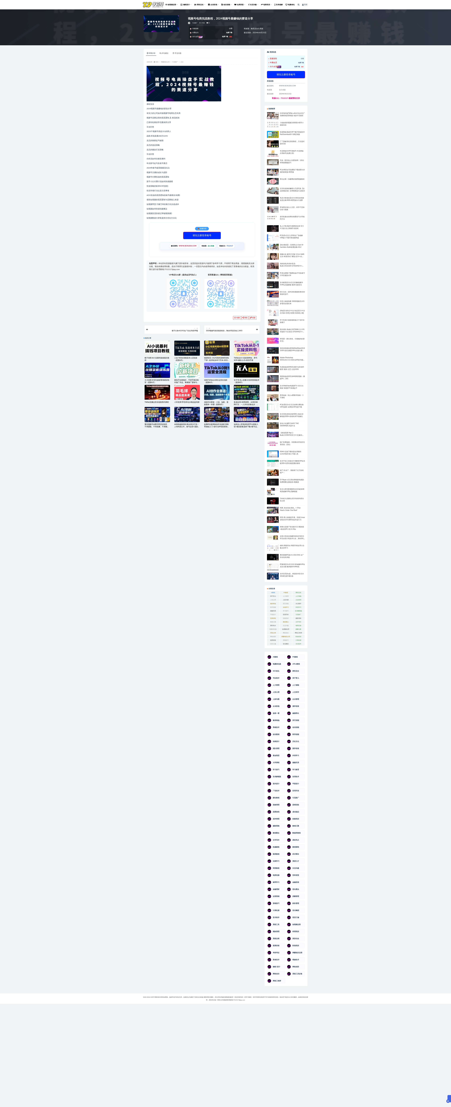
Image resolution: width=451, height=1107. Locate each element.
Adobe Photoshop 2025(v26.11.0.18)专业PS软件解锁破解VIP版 (292, 360)
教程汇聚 (273, 622)
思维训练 (273, 618)
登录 (305, 5)
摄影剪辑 (298, 618)
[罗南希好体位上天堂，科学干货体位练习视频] (273, 209)
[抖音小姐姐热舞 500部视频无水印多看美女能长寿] (273, 303)
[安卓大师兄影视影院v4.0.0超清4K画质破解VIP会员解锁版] (273, 492)
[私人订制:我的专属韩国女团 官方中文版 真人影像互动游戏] (273, 228)
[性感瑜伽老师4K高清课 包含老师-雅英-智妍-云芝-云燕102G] (273, 369)
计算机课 (298, 640)
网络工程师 (298, 633)
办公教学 (298, 603)
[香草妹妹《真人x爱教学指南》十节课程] (273, 398)
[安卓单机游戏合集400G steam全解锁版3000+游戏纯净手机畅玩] (273, 417)
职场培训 (298, 636)
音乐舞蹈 (286, 644)
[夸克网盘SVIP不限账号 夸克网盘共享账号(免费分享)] (273, 154)
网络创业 (286, 633)
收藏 (238, 318)
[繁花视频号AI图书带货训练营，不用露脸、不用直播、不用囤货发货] (157, 414)
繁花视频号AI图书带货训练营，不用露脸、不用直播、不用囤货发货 (157, 426)
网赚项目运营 (165, 62)
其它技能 (286, 603)
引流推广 (195, 23)
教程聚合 (286, 622)
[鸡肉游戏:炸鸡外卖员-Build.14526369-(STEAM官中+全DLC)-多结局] (273, 265)
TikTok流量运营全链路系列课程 (157, 402)
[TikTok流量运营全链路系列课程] (157, 392)
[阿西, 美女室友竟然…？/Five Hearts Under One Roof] (273, 510)
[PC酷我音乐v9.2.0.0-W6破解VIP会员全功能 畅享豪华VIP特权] (273, 567)
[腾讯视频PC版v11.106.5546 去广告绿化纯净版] (273, 557)
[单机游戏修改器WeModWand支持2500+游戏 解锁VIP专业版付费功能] (273, 350)
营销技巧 (286, 640)
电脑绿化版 (273, 629)
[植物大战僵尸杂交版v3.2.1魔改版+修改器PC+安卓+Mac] (273, 530)
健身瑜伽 (273, 603)
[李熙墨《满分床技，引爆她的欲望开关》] (273, 341)
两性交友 (298, 592)
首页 (157, 62)
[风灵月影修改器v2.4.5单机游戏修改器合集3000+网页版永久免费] (273, 200)
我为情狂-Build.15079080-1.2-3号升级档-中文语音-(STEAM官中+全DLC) (292, 332)
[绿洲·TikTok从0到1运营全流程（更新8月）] (217, 370)
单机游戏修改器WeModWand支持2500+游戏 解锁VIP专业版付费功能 (292, 350)
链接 (253, 318)
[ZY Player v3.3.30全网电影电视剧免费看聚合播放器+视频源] (273, 482)
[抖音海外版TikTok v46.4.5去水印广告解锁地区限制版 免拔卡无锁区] (273, 116)
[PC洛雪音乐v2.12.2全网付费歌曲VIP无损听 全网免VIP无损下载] (273, 407)
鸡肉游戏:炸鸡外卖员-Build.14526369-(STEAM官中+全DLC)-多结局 (292, 266)
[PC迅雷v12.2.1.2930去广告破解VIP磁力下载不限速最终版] (273, 238)
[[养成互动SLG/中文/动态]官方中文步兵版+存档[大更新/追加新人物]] (273, 313)
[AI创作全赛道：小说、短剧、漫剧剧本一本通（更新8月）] (217, 393)
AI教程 (273, 592)
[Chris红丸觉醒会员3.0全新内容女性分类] (273, 502)
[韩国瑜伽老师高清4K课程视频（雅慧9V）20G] (273, 379)
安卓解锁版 (298, 611)
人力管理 (286, 596)
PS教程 (286, 592)
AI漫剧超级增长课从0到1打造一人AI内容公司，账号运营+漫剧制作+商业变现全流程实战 (187, 426)
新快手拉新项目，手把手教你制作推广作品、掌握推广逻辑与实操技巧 (186, 382)
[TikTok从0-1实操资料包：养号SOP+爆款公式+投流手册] (246, 348)
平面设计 (273, 614)
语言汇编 (273, 644)
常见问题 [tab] (178, 53)
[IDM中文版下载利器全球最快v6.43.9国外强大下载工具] (273, 454)
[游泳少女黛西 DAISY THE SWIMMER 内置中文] (273, 425)
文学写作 (298, 622)
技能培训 (286, 618)
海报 (245, 318)
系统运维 (273, 633)
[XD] (189, 23)
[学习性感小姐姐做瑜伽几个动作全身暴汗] (273, 322)
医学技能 (273, 607)
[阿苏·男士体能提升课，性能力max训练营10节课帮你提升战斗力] (273, 519)
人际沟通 (286, 600)
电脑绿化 (291, 5)
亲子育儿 (273, 596)
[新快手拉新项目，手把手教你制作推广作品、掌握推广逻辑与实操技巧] (187, 370)
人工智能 (298, 596)
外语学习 (298, 607)
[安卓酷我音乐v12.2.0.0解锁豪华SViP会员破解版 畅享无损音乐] (273, 287)
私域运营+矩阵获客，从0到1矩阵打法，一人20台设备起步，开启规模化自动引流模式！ (246, 404)
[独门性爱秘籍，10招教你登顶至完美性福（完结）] (273, 443)
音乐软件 (298, 644)
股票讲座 (273, 640)
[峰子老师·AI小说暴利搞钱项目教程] (157, 348)
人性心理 (273, 600)
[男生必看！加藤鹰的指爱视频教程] (273, 181)
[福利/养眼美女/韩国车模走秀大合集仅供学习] (273, 547)
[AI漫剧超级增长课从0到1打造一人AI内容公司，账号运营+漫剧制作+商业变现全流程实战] (187, 414)
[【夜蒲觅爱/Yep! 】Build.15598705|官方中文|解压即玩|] (273, 434)
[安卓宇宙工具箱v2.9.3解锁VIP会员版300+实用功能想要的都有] (273, 464)
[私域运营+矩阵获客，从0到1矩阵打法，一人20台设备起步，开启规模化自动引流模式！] (246, 392)
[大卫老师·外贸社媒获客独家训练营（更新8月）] (157, 371)
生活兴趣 (286, 625)
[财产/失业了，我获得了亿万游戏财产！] (273, 472)
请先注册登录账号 (202, 235)
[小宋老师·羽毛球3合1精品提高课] (187, 396)
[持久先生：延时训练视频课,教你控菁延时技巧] (273, 294)
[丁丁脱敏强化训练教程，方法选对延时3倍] (273, 144)
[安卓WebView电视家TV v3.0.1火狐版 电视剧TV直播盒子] (273, 388)
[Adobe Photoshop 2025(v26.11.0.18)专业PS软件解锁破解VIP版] (273, 360)
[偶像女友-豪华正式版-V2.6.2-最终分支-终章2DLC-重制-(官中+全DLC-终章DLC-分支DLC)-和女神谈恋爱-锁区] (273, 256)
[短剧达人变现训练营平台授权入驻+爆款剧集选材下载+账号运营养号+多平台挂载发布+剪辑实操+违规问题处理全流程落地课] (246, 414)
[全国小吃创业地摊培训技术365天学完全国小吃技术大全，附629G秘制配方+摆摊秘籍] (273, 537)
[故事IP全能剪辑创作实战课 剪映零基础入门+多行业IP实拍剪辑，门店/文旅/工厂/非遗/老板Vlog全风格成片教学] (217, 414)
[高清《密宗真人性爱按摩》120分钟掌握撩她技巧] (273, 162)
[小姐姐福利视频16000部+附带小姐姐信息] (273, 125)
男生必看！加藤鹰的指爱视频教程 (292, 179)
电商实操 (298, 625)
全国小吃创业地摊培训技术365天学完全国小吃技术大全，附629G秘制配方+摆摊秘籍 (292, 538)
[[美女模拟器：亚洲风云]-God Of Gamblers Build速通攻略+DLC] (273, 247)
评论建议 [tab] (165, 53)
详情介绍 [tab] (152, 53)
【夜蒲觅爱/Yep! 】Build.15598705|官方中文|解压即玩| (292, 435)
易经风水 (273, 625)
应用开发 (286, 614)
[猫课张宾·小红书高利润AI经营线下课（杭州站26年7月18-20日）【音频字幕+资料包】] (217, 348)
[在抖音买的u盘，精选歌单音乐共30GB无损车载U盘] (273, 578)
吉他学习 (286, 607)
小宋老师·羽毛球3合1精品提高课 (186, 402)
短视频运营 (285, 629)
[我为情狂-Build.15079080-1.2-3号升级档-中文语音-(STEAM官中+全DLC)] (273, 331)
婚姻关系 (273, 611)
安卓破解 (279, 5)
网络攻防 (273, 636)
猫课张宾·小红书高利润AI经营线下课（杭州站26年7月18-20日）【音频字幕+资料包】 (216, 360)
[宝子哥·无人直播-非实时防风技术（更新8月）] (246, 370)
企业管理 (298, 600)
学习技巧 (286, 611)
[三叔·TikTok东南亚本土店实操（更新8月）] (187, 348)
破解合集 (298, 629)
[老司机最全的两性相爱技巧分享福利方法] (273, 218)
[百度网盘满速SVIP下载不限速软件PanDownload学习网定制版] (273, 135)
